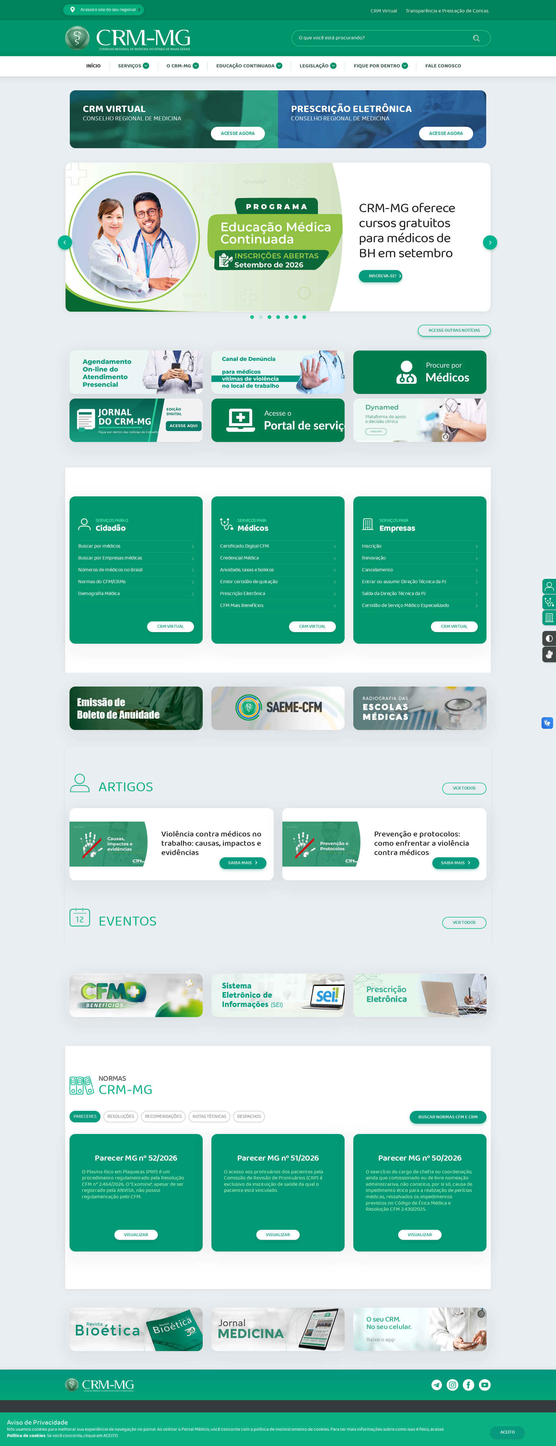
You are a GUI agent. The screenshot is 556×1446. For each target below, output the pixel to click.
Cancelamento (377, 570)
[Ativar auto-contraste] (549, 638)
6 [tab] (295, 317)
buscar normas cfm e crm (448, 1117)
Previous (58, 237)
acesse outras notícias (454, 330)
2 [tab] (261, 317)
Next (483, 237)
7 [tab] (304, 317)
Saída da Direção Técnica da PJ (394, 594)
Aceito (507, 1432)
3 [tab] (269, 317)
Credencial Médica (239, 558)
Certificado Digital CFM (244, 546)
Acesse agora (238, 133)
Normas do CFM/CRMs (102, 582)
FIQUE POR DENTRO (377, 66)
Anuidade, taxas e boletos (247, 570)
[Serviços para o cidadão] (549, 586)
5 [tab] (287, 317)
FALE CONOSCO (443, 66)
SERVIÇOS (129, 66)
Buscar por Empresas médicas (110, 558)
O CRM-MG (179, 66)
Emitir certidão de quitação (249, 582)
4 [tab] (278, 317)
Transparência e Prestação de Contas (447, 11)
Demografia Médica (99, 594)
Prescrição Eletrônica (242, 594)
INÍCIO (93, 66)
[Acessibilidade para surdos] (549, 654)
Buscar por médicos (99, 546)
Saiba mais (240, 863)
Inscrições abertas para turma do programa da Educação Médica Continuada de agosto (410, 234)
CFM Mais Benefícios (241, 606)
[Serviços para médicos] (549, 602)
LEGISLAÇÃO (314, 66)
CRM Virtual (384, 11)
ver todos (464, 788)
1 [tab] (252, 317)
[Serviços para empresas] (549, 617)
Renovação (374, 558)
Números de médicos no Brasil (110, 570)
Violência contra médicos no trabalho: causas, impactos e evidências (211, 843)
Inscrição (371, 546)
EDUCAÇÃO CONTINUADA (245, 66)
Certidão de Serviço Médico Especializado (405, 606)
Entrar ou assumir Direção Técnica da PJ (404, 582)
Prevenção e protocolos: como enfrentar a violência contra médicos (421, 843)
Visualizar (136, 1234)
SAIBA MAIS (380, 294)
